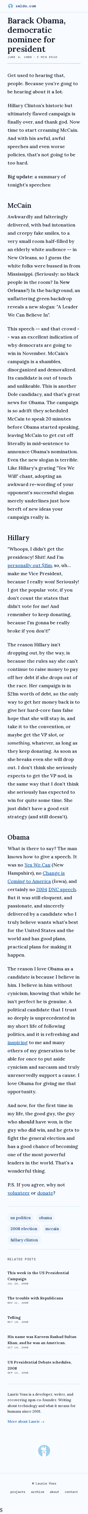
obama (45, 1217)
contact (71, 1492)
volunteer (19, 1193)
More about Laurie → (26, 1421)
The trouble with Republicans (35, 1298)
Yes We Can (37, 865)
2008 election (24, 1228)
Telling (14, 1317)
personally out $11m (30, 565)
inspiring (18, 1042)
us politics (21, 1217)
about (54, 1492)
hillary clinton (24, 1240)
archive (37, 1492)
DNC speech (62, 889)
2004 (41, 889)
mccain (52, 1228)
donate (45, 1193)
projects (17, 1492)
